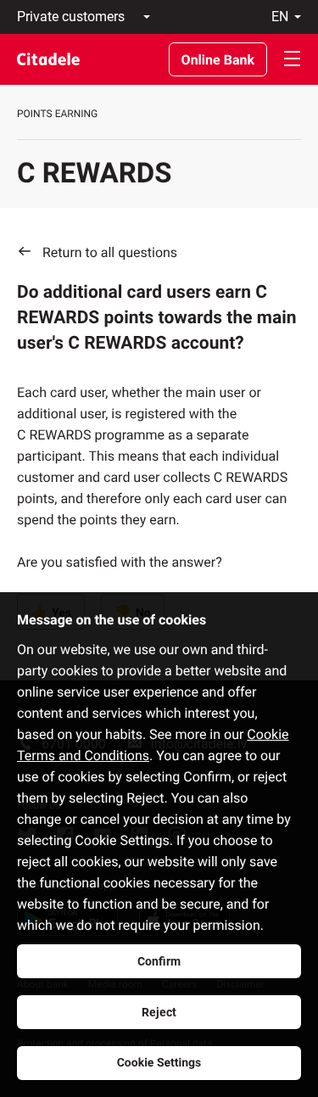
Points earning (57, 114)
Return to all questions (109, 252)
